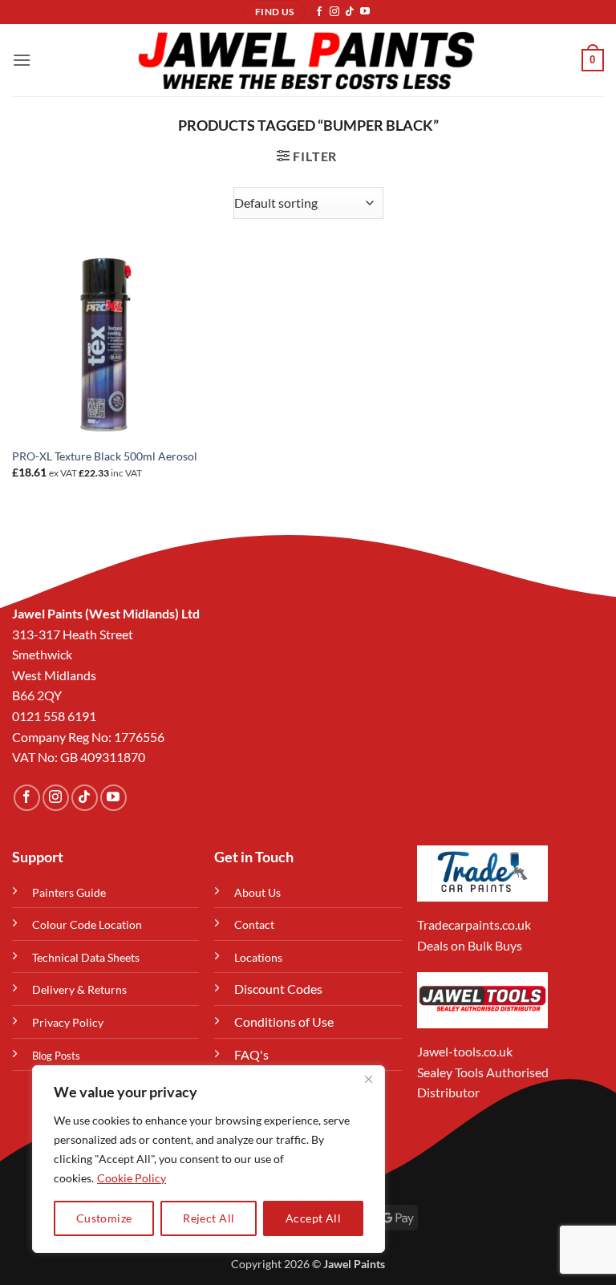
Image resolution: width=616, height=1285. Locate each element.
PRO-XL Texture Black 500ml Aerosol (104, 456)
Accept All (313, 1218)
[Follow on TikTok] (350, 12)
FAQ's (251, 1054)
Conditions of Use (284, 1021)
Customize (104, 1218)
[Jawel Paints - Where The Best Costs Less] (306, 60)
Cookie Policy (131, 1178)
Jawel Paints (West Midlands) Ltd (106, 613)
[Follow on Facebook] (319, 12)
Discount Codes (278, 988)
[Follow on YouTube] (365, 12)
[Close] (368, 1078)
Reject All (208, 1218)
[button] (21, 59)
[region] (208, 1159)
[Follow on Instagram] (334, 12)
